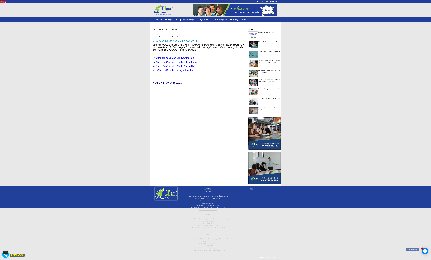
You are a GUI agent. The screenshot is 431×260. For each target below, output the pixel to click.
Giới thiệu (168, 20)
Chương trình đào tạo (204, 20)
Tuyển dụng (234, 20)
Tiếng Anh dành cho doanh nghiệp (268, 42)
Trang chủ (158, 20)
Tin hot (250, 29)
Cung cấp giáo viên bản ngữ (184, 20)
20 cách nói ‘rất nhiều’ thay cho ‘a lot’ (269, 98)
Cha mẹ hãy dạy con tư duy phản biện (269, 89)
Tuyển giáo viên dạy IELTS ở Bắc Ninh (269, 51)
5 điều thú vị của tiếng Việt (266, 32)
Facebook (253, 189)
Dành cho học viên (220, 20)
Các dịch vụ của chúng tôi (167, 29)
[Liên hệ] (5, 253)
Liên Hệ (243, 20)
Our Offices (208, 189)
